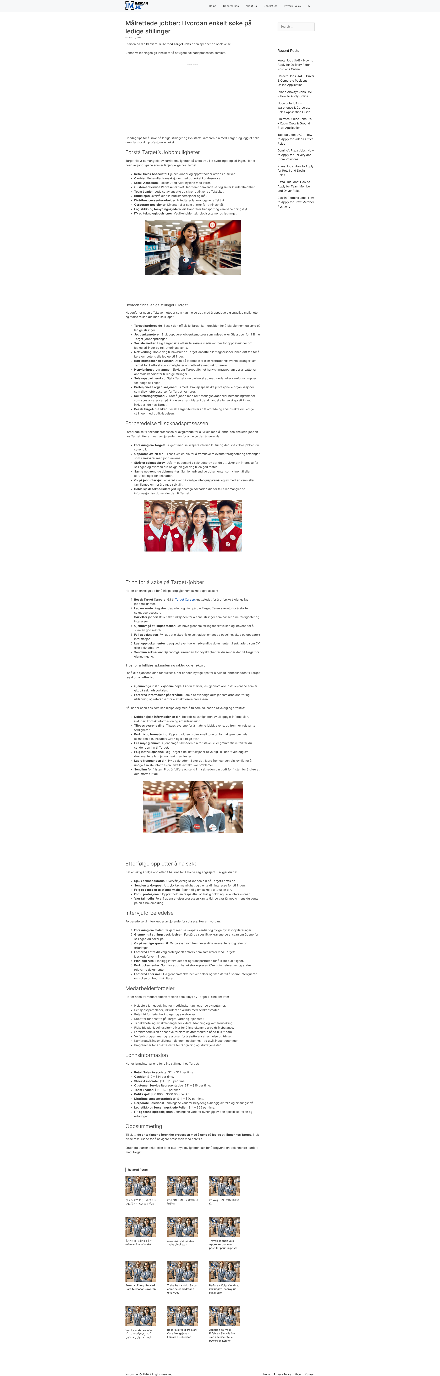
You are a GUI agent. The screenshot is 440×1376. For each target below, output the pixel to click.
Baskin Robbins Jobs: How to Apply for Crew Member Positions (296, 202)
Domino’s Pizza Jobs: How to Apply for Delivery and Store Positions (296, 155)
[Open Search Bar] (309, 6)
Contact (310, 1374)
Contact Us (270, 6)
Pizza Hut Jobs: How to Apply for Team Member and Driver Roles (294, 186)
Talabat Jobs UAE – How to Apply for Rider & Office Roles (296, 139)
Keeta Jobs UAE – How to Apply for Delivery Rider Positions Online (295, 65)
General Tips (231, 6)
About (298, 1374)
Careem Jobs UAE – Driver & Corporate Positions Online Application (296, 80)
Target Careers (185, 599)
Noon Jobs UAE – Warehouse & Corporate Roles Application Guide (294, 108)
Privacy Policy (292, 6)
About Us (251, 6)
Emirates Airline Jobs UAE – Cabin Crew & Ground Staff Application (296, 123)
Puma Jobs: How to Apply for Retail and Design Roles (295, 171)
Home (212, 6)
